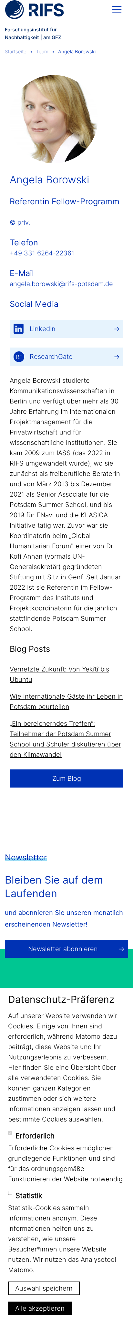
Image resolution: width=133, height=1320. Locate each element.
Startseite (15, 51)
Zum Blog (66, 778)
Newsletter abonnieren (63, 949)
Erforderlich (35, 1135)
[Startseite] (34, 9)
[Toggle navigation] (117, 10)
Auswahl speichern (44, 1288)
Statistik (28, 1195)
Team (42, 51)
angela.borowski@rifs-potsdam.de (61, 284)
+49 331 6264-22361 (42, 253)
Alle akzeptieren (40, 1308)
